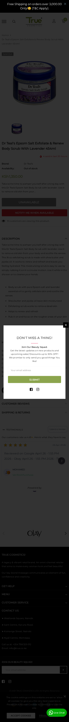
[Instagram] (37, 389)
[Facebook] (31, 389)
